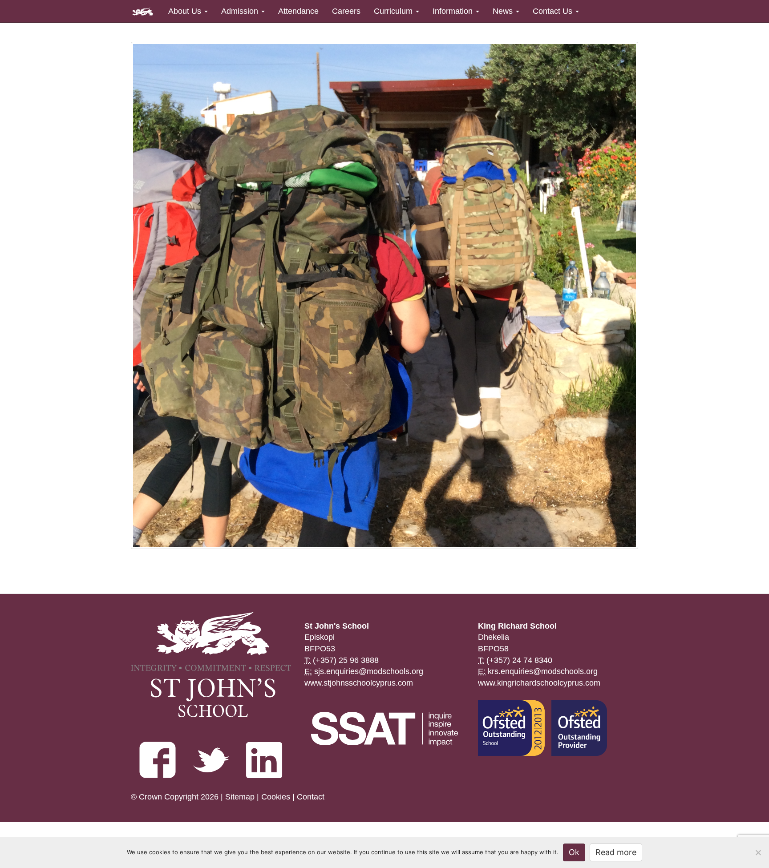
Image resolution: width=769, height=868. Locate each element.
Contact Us (554, 11)
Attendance (298, 11)
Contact (310, 796)
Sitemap (240, 796)
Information (454, 11)
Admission (240, 11)
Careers (346, 11)
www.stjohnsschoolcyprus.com (358, 682)
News (504, 11)
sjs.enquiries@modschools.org (368, 671)
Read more (615, 852)
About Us (185, 11)
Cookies (275, 796)
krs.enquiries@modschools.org (543, 671)
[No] (757, 852)
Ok (574, 852)
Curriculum (394, 11)
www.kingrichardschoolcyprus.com (539, 682)
